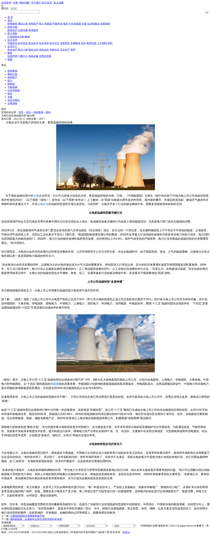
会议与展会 (13, 100)
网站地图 (24, 2)
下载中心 (23, 56)
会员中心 (12, 46)
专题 (84, 23)
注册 (15, 2)
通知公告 (23, 23)
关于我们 (36, 2)
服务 (9, 53)
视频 (9, 59)
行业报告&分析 (16, 36)
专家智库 (65, 43)
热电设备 (33, 56)
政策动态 (12, 30)
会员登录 (6, 2)
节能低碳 (12, 87)
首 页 (10, 17)
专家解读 (75, 43)
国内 (48, 112)
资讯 (9, 20)
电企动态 (12, 49)
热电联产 (33, 23)
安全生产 (65, 49)
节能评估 (12, 43)
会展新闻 (105, 23)
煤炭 (65, 23)
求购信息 (54, 49)
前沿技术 (33, 43)
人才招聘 (102, 43)
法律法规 (23, 30)
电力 (41, 23)
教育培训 (91, 43)
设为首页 (47, 2)
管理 (72, 49)
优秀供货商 (45, 56)
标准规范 (33, 30)
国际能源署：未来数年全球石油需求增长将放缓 (36, 519)
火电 (36, 195)
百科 (83, 43)
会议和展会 (93, 23)
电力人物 (23, 49)
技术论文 (54, 43)
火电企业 (43, 204)
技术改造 (23, 43)
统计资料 (12, 33)
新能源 (48, 23)
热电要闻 (12, 23)
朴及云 (126, 532)
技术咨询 (44, 43)
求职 (110, 43)
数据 (27, 36)
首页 (21, 112)
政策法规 (12, 27)
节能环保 (57, 23)
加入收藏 (58, 2)
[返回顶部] (1, 535)
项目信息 (33, 49)
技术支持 (12, 40)
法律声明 (12, 56)
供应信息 (44, 49)
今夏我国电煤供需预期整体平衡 (27, 516)
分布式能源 (75, 23)
